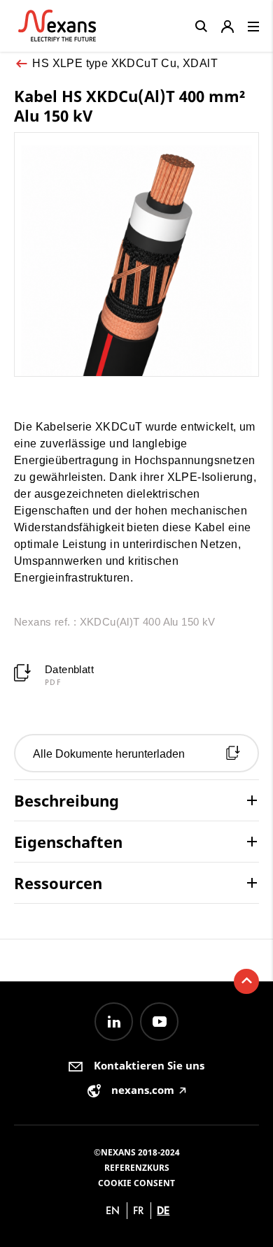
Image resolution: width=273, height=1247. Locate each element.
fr (138, 1210)
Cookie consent (136, 1183)
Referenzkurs (136, 1168)
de (163, 1210)
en (113, 1210)
